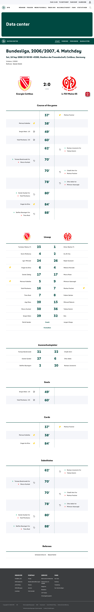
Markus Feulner (69, 115)
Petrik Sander (26, 322)
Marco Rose (68, 274)
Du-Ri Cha (67, 254)
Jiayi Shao (28, 302)
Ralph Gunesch (69, 261)
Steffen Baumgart (22, 212)
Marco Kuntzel (25, 162)
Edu (65, 316)
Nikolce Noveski (69, 267)
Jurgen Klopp (68, 322)
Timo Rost (26, 215)
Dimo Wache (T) (69, 247)
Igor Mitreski (26, 261)
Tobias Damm (71, 151)
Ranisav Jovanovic (73, 148)
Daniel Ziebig (26, 274)
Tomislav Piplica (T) (24, 247)
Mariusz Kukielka (24, 123)
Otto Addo (70, 181)
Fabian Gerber (68, 295)
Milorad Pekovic (69, 302)
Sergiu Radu (23, 131)
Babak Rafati (17, 64)
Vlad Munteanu (22, 140)
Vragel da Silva (25, 204)
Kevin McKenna (26, 254)
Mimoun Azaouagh (73, 184)
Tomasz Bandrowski (21, 159)
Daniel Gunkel (23, 193)
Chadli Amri (71, 170)
